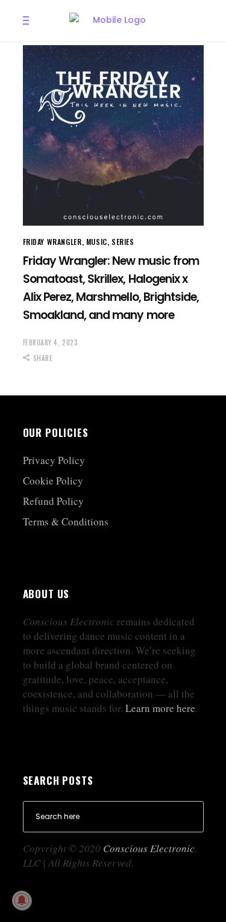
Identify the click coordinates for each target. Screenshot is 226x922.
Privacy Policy (54, 460)
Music (96, 242)
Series (122, 242)
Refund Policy (53, 501)
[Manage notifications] (21, 900)
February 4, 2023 (50, 342)
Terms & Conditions (65, 521)
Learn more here (160, 708)
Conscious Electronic (149, 848)
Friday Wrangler (52, 242)
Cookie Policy (53, 480)
